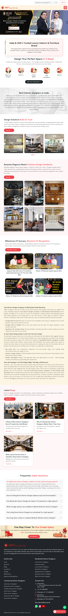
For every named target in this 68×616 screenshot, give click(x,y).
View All (8, 130)
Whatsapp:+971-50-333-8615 (45, 599)
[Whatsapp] (36, 606)
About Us (6, 564)
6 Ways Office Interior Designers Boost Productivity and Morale (17, 423)
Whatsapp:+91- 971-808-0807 (45, 592)
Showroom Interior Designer (12, 596)
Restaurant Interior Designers (12, 586)
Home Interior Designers (41, 562)
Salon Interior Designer (10, 591)
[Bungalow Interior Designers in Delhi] (54, 143)
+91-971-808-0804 (42, 589)
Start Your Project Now (33, 82)
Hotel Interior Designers (10, 598)
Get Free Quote (60, 611)
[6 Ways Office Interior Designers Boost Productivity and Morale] (18, 411)
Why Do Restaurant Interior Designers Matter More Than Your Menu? (48, 423)
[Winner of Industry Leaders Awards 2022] (49, 286)
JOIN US (63, 2)
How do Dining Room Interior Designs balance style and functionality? (31, 495)
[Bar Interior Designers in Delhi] (54, 193)
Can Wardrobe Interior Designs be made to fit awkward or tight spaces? (32, 501)
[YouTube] (43, 606)
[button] (64, 144)
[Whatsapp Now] (64, 607)
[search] (56, 3)
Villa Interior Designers (41, 569)
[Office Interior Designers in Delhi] (34, 193)
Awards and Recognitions (11, 576)
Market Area (7, 574)
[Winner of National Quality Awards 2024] (49, 261)
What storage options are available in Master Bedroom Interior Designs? (32, 507)
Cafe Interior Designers (10, 584)
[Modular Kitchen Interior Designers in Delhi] (13, 143)
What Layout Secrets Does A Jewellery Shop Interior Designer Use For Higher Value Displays (17, 456)
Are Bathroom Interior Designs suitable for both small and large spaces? (32, 482)
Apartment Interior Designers (43, 574)
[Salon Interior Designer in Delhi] (34, 219)
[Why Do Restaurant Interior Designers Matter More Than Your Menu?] (49, 411)
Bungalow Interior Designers (43, 571)
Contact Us (7, 569)
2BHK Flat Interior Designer (42, 576)
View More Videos (12, 250)
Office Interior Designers (10, 593)
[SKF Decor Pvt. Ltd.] (9, 7)
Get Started (33, 536)
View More (9, 399)
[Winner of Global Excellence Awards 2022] (19, 286)
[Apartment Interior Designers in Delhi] (34, 143)
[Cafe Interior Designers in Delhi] (13, 193)
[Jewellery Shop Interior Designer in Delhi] (54, 219)
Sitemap (6, 571)
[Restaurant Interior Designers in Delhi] (13, 219)
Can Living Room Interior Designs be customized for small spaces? (30, 512)
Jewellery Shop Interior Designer (13, 588)
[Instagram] (40, 606)
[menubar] (65, 7)
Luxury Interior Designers (42, 567)
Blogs (5, 567)
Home (5, 562)
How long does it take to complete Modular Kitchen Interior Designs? (31, 518)
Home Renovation (40, 564)
